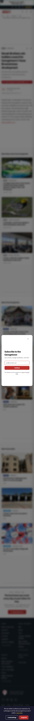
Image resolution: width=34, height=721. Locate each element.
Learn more (19, 713)
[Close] (27, 338)
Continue (17, 368)
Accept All (24, 717)
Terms (23, 372)
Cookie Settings (12, 717)
